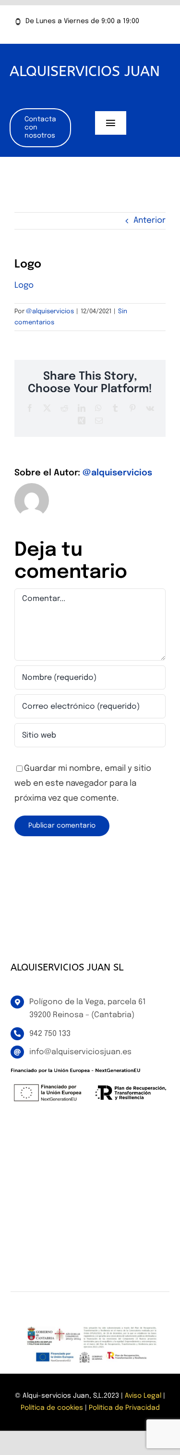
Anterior (149, 221)
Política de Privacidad (124, 1407)
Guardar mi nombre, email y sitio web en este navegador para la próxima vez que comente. (82, 783)
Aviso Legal (143, 1395)
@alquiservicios (50, 311)
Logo (24, 285)
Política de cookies (52, 1407)
